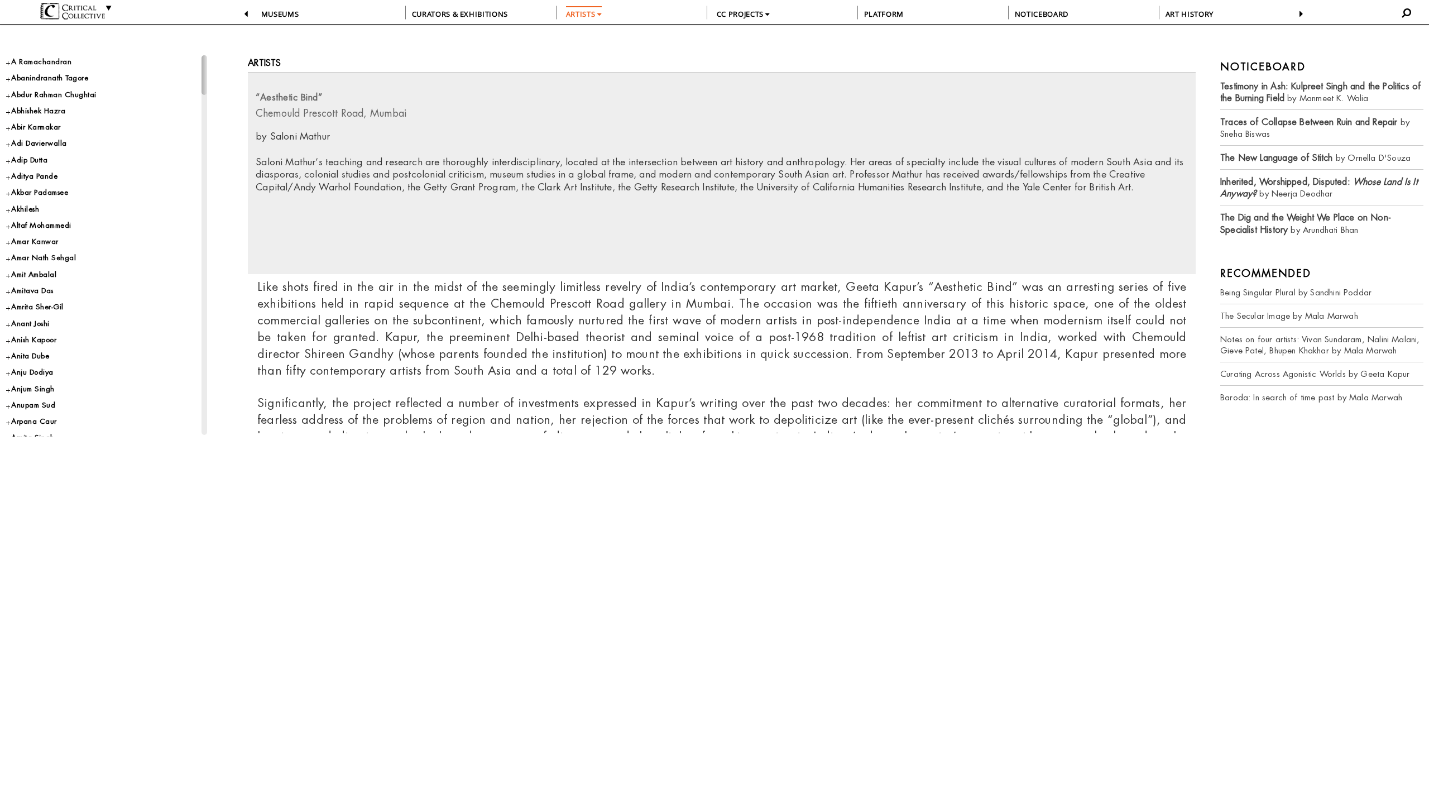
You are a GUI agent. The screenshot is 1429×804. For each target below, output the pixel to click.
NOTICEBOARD (1041, 14)
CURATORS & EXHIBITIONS (460, 14)
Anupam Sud (33, 405)
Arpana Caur (34, 421)
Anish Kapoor (33, 339)
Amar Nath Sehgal (43, 257)
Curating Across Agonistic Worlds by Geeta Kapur (1314, 373)
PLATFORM (884, 14)
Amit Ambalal (33, 274)
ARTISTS (581, 14)
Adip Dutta (29, 160)
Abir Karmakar (36, 127)
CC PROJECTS (741, 14)
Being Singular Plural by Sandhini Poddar (1296, 292)
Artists (264, 63)
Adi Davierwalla (39, 143)
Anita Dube (30, 356)
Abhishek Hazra (38, 111)
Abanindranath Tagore (49, 78)
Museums (280, 14)
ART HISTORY (1190, 14)
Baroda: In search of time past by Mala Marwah (1311, 397)
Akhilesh (25, 209)
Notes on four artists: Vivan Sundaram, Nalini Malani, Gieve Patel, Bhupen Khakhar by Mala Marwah (1320, 345)
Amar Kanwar (35, 241)
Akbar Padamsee (39, 192)
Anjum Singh (33, 389)
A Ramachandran (41, 61)
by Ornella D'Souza (1315, 157)
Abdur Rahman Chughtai (54, 94)
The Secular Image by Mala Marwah (1289, 315)
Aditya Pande (34, 176)
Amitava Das (32, 290)
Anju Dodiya (32, 372)
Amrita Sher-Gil (37, 307)
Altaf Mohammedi (41, 225)
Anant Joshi (30, 323)
